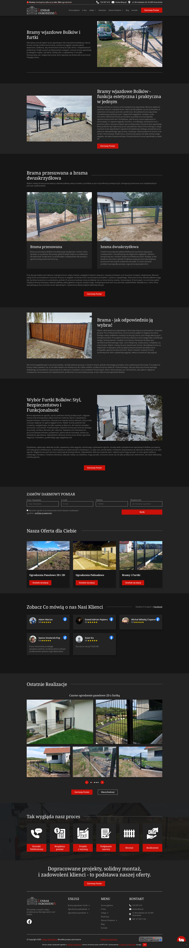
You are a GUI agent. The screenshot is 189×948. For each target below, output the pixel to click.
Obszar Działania (114, 10)
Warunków (132, 944)
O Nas (84, 10)
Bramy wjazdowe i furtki (78, 905)
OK (145, 944)
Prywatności (123, 944)
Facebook (158, 606)
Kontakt (135, 10)
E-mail (64, 500)
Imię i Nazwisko (34, 500)
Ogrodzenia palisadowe (77, 909)
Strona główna (74, 10)
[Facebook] (29, 921)
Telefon (99, 500)
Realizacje (102, 10)
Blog (127, 10)
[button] (86, 782)
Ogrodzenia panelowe (77, 913)
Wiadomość (135, 500)
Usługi (91, 10)
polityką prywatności (43, 513)
